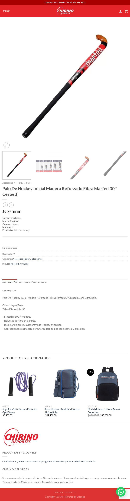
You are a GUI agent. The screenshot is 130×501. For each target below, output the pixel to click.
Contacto (70, 492)
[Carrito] (126, 11)
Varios (39, 259)
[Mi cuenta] (120, 11)
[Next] (121, 86)
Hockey (19, 183)
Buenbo (81, 496)
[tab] (65, 226)
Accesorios (7, 183)
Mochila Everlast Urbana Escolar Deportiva (104, 411)
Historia (58, 492)
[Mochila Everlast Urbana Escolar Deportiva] (108, 384)
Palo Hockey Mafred (20, 263)
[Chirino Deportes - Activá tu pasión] (65, 11)
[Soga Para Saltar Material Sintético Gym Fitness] (22, 384)
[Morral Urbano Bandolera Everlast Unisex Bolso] (65, 384)
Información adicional (33, 282)
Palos (28, 183)
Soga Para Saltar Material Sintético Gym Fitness (19, 411)
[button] (121, 492)
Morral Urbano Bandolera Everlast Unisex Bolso (62, 411)
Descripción (9, 282)
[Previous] (9, 86)
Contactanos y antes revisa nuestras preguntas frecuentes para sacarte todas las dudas (49, 461)
